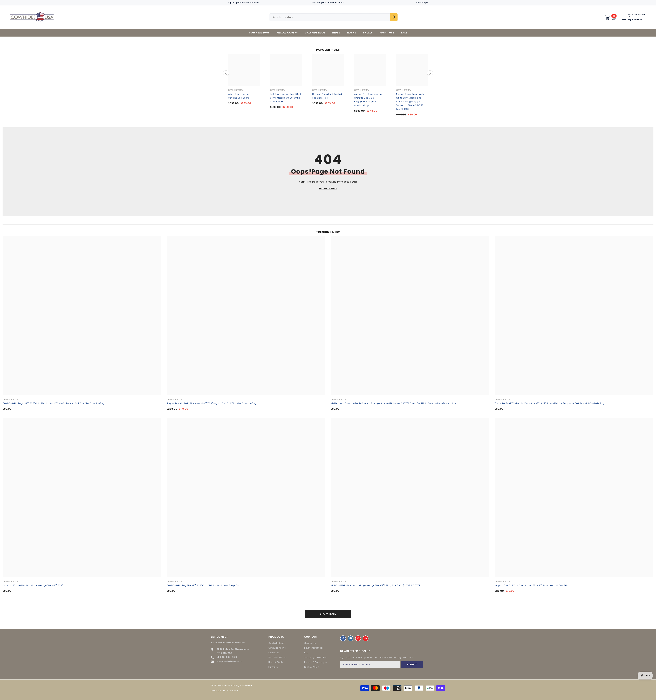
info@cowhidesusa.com (245, 2)
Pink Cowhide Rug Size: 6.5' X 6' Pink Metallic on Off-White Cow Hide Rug (285, 98)
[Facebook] (343, 638)
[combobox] (329, 17)
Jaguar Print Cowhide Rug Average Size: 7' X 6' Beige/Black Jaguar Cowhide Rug (368, 100)
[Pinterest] (358, 638)
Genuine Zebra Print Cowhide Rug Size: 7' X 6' (327, 96)
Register (640, 15)
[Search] (333, 17)
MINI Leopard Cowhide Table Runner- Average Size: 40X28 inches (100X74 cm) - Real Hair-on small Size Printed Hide (393, 403)
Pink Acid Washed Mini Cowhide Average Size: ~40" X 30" (33, 585)
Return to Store (328, 188)
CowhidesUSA (236, 90)
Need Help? (422, 2)
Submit (412, 664)
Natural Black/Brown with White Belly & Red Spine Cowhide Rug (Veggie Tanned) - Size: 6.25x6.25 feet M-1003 (410, 101)
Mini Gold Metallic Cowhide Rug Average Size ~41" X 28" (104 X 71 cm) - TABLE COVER (375, 585)
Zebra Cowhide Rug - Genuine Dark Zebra (239, 96)
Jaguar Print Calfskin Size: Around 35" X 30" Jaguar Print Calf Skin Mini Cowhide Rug (211, 403)
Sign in (630, 16)
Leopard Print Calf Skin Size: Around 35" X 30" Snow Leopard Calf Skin (531, 585)
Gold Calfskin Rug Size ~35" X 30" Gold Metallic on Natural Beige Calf (203, 585)
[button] (226, 73)
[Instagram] (350, 638)
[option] (244, 81)
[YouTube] (365, 638)
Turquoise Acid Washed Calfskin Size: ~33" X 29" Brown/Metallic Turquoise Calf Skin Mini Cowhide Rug (549, 403)
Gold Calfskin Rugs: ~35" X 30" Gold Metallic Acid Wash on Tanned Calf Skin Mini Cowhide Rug (54, 403)
